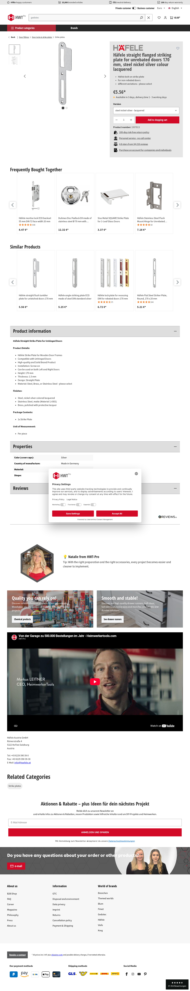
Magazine (12, 909)
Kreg (100, 930)
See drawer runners (113, 619)
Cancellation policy (62, 920)
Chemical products (22, 619)
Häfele (101, 919)
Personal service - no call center (135, 138)
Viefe (100, 925)
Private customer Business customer (134, 8)
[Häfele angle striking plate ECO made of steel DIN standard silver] (75, 273)
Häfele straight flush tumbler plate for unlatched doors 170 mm (36, 297)
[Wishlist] (159, 18)
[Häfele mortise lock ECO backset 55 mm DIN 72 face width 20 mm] (36, 196)
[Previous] (24, 76)
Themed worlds (106, 898)
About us (11, 925)
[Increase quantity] (131, 119)
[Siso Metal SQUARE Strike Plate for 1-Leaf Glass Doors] (115, 196)
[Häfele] (128, 48)
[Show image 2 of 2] (66, 108)
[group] (36, 203)
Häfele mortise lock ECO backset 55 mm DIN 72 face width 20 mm (35, 220)
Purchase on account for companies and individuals (145, 150)
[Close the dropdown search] (148, 17)
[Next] (105, 76)
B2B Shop (12, 893)
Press (10, 920)
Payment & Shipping (63, 925)
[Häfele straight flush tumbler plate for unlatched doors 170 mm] (36, 273)
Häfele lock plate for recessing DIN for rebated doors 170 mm (113, 297)
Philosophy (12, 915)
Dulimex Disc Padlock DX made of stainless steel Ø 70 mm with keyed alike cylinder (75, 220)
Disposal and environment (66, 899)
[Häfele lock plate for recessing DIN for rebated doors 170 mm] (115, 273)
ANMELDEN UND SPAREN (95, 832)
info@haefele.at (22, 762)
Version (117, 104)
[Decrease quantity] (116, 119)
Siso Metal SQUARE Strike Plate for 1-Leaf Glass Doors (113, 220)
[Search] (141, 17)
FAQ (9, 899)
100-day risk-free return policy (134, 132)
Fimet (101, 909)
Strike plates (14, 786)
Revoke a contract (17, 955)
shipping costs (57, 955)
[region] (58, 76)
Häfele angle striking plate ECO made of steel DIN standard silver (74, 297)
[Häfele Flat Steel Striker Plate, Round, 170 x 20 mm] (154, 273)
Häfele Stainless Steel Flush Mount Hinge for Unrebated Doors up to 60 (151, 220)
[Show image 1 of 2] (63, 108)
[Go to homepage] (16, 17)
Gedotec (102, 914)
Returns (56, 915)
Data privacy (59, 904)
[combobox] (83, 17)
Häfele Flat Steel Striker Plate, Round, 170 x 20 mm (152, 297)
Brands (74, 28)
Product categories (25, 28)
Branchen (103, 893)
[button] (36, 225)
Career (10, 904)
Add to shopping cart (157, 119)
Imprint (56, 909)
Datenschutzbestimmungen (121, 841)
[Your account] (165, 18)
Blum (100, 903)
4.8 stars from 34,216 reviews (133, 144)
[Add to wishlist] (178, 48)
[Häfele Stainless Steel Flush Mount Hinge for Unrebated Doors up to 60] (154, 196)
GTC (55, 893)
